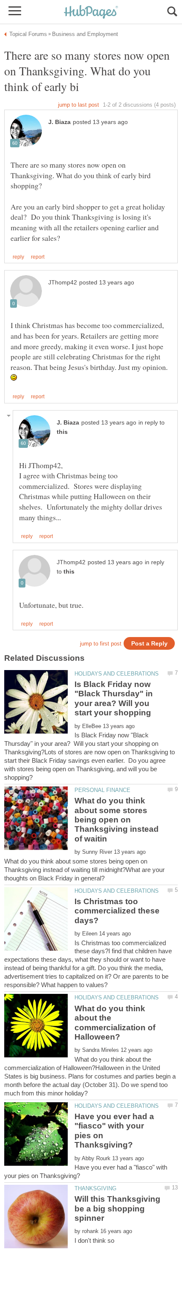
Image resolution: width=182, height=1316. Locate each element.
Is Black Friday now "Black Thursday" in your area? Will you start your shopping (113, 698)
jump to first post (100, 643)
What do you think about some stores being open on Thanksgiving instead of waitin (116, 819)
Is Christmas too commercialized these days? (117, 911)
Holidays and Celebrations (116, 673)
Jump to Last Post (78, 105)
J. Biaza (59, 122)
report (37, 256)
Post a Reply (149, 643)
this (62, 432)
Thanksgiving (95, 1188)
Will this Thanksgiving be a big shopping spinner (117, 1208)
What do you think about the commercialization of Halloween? (114, 1022)
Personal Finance (102, 790)
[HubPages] (91, 12)
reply (18, 256)
